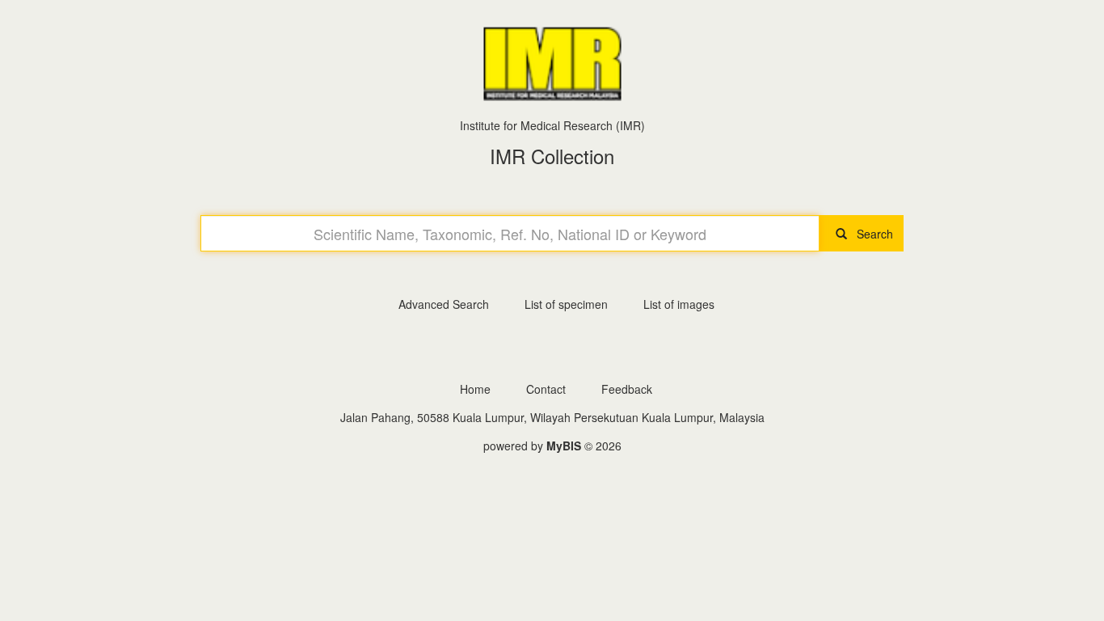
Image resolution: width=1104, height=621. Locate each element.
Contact (546, 389)
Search (870, 234)
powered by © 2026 (552, 445)
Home (475, 389)
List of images (678, 304)
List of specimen (566, 304)
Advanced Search (443, 304)
